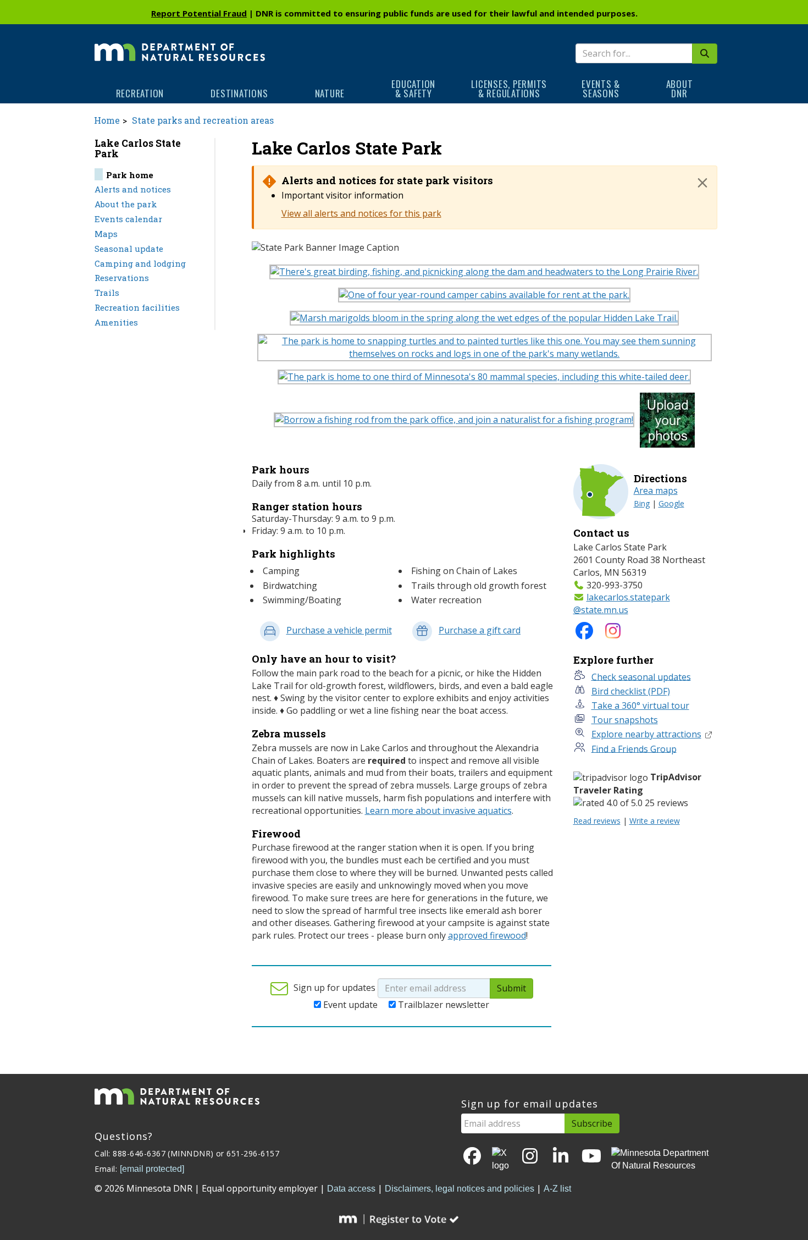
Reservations (122, 277)
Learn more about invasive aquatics (438, 810)
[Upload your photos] (670, 423)
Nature (330, 93)
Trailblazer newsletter (443, 1005)
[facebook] (472, 1156)
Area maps (656, 490)
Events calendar (128, 218)
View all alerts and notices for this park (361, 213)
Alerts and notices (133, 189)
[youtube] (591, 1156)
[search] (704, 53)
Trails (107, 292)
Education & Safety (413, 88)
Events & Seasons (601, 88)
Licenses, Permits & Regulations (509, 88)
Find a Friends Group (634, 748)
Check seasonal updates (641, 676)
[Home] (180, 44)
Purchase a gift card (480, 630)
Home (107, 120)
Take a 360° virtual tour (640, 705)
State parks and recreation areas (203, 120)
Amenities (116, 322)
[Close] (702, 182)
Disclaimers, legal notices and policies (459, 1188)
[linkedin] (561, 1156)
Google (671, 503)
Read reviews (597, 820)
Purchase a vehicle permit (339, 630)
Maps (106, 233)
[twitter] (501, 1159)
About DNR (679, 88)
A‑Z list (557, 1188)
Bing (642, 503)
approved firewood (487, 935)
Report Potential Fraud (199, 13)
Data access (351, 1188)
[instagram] (613, 634)
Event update (350, 1005)
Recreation (140, 93)
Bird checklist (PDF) (630, 691)
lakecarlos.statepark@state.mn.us (621, 603)
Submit (511, 988)
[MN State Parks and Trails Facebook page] (584, 634)
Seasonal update (129, 248)
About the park (126, 204)
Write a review (654, 820)
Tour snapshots (624, 720)
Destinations (239, 93)
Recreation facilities (137, 307)
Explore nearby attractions (646, 734)
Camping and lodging (140, 263)
